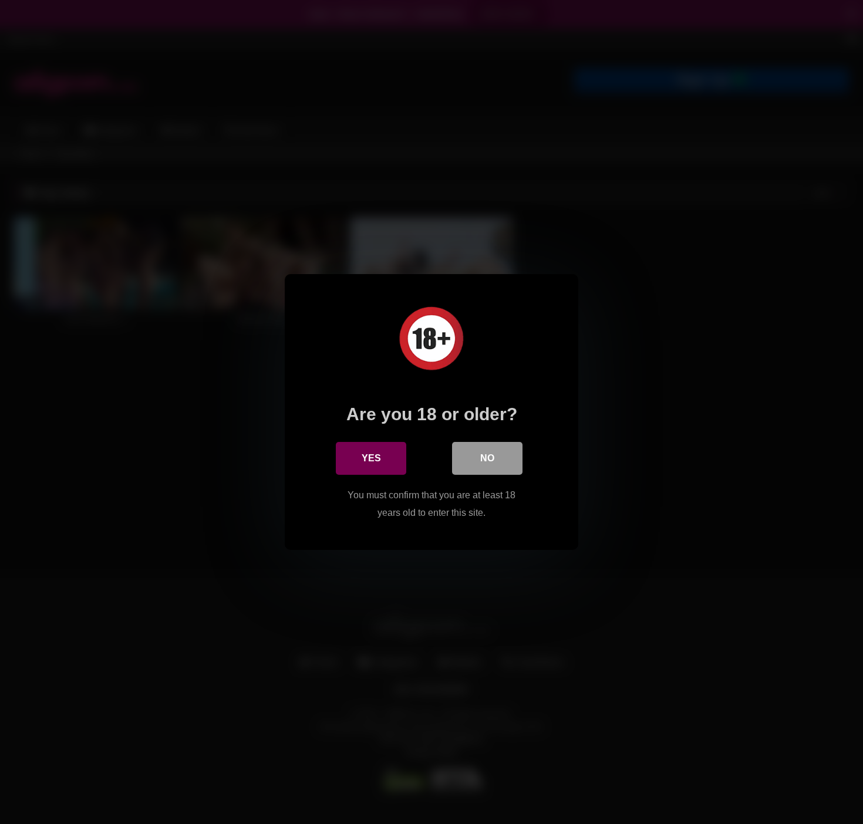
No (487, 458)
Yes (371, 458)
